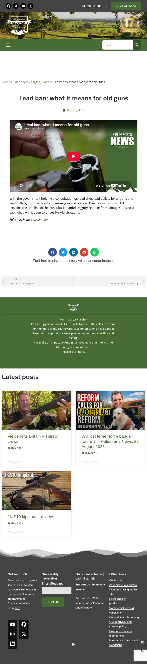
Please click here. (73, 352)
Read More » (15, 448)
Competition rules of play (124, 617)
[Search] (137, 45)
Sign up (53, 602)
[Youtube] (23, 6)
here (17, 607)
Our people (21, 82)
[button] (53, 45)
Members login (92, 5)
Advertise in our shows (123, 584)
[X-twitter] (16, 6)
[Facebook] (8, 6)
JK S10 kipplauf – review (30, 516)
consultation (39, 220)
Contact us (115, 580)
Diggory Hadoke (42, 82)
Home (6, 82)
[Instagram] (30, 6)
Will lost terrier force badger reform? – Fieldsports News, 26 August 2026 (110, 441)
